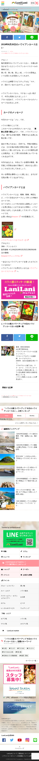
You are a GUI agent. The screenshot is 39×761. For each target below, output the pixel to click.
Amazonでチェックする (10, 256)
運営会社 (21, 753)
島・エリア (7, 613)
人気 (5, 648)
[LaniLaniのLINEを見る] (35, 740)
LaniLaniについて (12, 753)
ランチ (13, 648)
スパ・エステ (5, 591)
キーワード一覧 (31, 661)
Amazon (15, 217)
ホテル (3, 603)
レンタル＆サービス (8, 608)
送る (32, 37)
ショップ (6, 569)
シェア (7, 37)
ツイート (19, 37)
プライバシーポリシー (9, 756)
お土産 (22, 597)
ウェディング (24, 608)
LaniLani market (13, 631)
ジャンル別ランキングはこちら (25, 423)
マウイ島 (4, 624)
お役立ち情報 (27, 575)
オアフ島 (4, 619)
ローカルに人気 (8, 652)
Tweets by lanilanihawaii (11, 527)
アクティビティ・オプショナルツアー (9, 597)
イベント (6, 575)
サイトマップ (29, 753)
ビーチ (22, 603)
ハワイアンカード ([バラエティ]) (13, 240)
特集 (4, 551)
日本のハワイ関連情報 (10, 655)
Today (6, 415)
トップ (2, 8)
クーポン (26, 569)
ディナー (31, 648)
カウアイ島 (24, 624)
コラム (6, 8)
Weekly (19, 415)
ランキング (27, 557)
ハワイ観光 (24, 591)
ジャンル (6, 580)
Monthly (32, 415)
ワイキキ (21, 648)
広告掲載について (22, 756)
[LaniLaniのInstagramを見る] (27, 740)
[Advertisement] (19, 515)
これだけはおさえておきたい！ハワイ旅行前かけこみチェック (15, 563)
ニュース (6, 557)
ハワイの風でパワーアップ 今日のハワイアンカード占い (21, 8)
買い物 (22, 586)
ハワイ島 (23, 619)
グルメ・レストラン (8, 586)
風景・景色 (24, 655)
